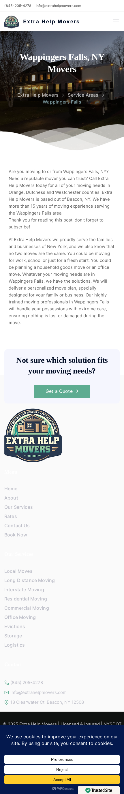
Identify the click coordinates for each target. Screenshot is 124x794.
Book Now (15, 535)
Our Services (18, 507)
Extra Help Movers (51, 21)
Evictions (14, 626)
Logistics (14, 645)
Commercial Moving (26, 608)
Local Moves (18, 571)
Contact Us (17, 525)
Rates (10, 516)
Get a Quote (59, 391)
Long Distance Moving (29, 580)
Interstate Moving (24, 589)
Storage (13, 636)
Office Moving (20, 617)
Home (11, 488)
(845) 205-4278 (17, 5)
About (11, 498)
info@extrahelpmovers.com (58, 5)
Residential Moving (25, 599)
